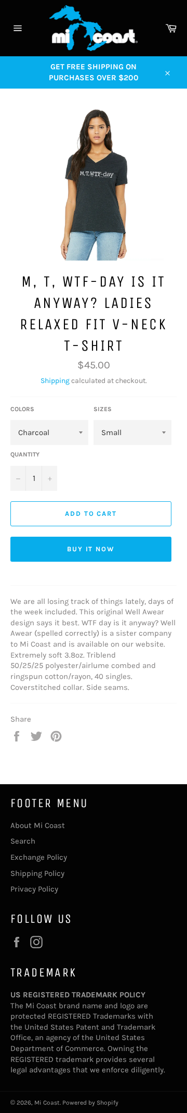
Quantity (24, 454)
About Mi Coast (37, 825)
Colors (22, 409)
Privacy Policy (34, 889)
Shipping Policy (37, 873)
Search (22, 841)
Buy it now (91, 549)
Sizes (103, 409)
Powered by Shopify (90, 1102)
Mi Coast (47, 1102)
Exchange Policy (38, 857)
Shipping (55, 380)
